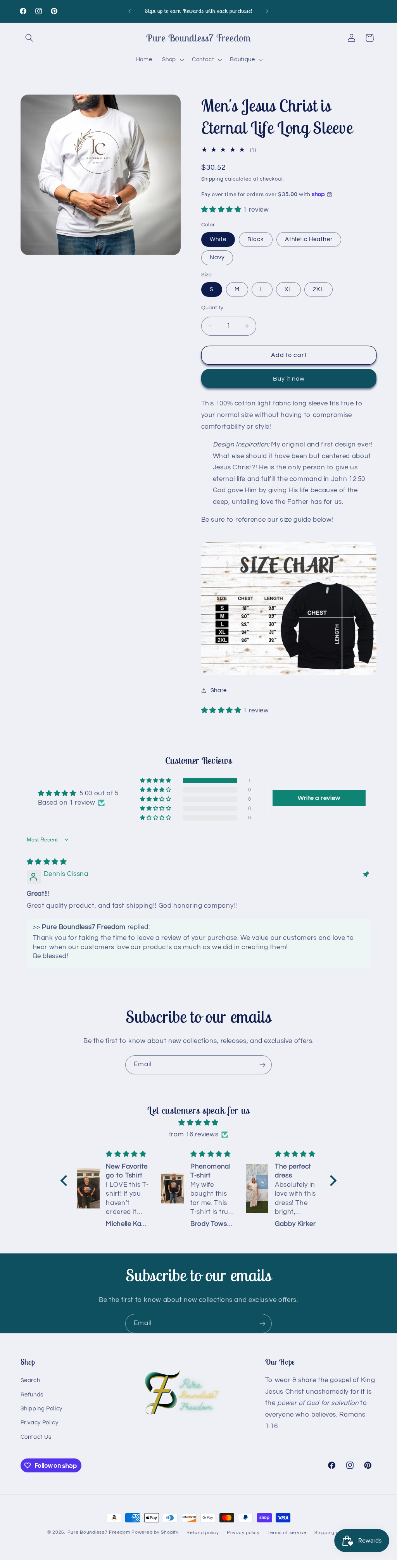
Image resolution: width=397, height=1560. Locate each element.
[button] (29, 38)
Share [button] (219, 690)
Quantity (212, 307)
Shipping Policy (41, 1409)
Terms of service (287, 1533)
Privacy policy (243, 1533)
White (218, 239)
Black (255, 239)
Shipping (212, 179)
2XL (318, 289)
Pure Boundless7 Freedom (98, 1532)
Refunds (32, 1395)
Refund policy (202, 1533)
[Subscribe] (262, 1064)
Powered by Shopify (154, 1532)
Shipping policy (332, 1533)
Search (30, 1380)
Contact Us (36, 1437)
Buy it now (289, 379)
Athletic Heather (309, 239)
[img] (47, 861)
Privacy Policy (40, 1423)
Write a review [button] (319, 798)
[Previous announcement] (129, 11)
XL (288, 289)
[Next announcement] (267, 11)
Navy (217, 257)
